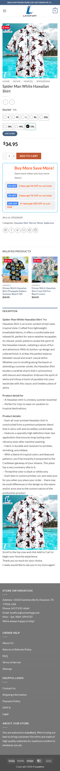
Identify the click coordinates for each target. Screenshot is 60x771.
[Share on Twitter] (17, 230)
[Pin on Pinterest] (29, 230)
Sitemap (7, 668)
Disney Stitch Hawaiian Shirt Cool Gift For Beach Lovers (44, 291)
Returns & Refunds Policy (17, 649)
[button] (4, 11)
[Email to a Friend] (23, 230)
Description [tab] (9, 311)
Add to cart (29, 155)
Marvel (28, 81)
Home (6, 81)
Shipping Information (14, 694)
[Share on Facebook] (11, 230)
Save (7, 27)
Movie (16, 81)
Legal (5, 713)
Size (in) (7, 109)
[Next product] (5, 102)
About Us (8, 642)
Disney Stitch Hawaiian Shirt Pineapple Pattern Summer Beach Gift (14, 291)
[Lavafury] (30, 11)
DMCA (6, 707)
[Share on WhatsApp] (5, 230)
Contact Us (9, 688)
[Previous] (3, 281)
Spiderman (43, 81)
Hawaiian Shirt (21, 223)
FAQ (5, 655)
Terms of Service (11, 662)
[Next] (57, 281)
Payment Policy (11, 701)
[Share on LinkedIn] (35, 230)
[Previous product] (11, 102)
